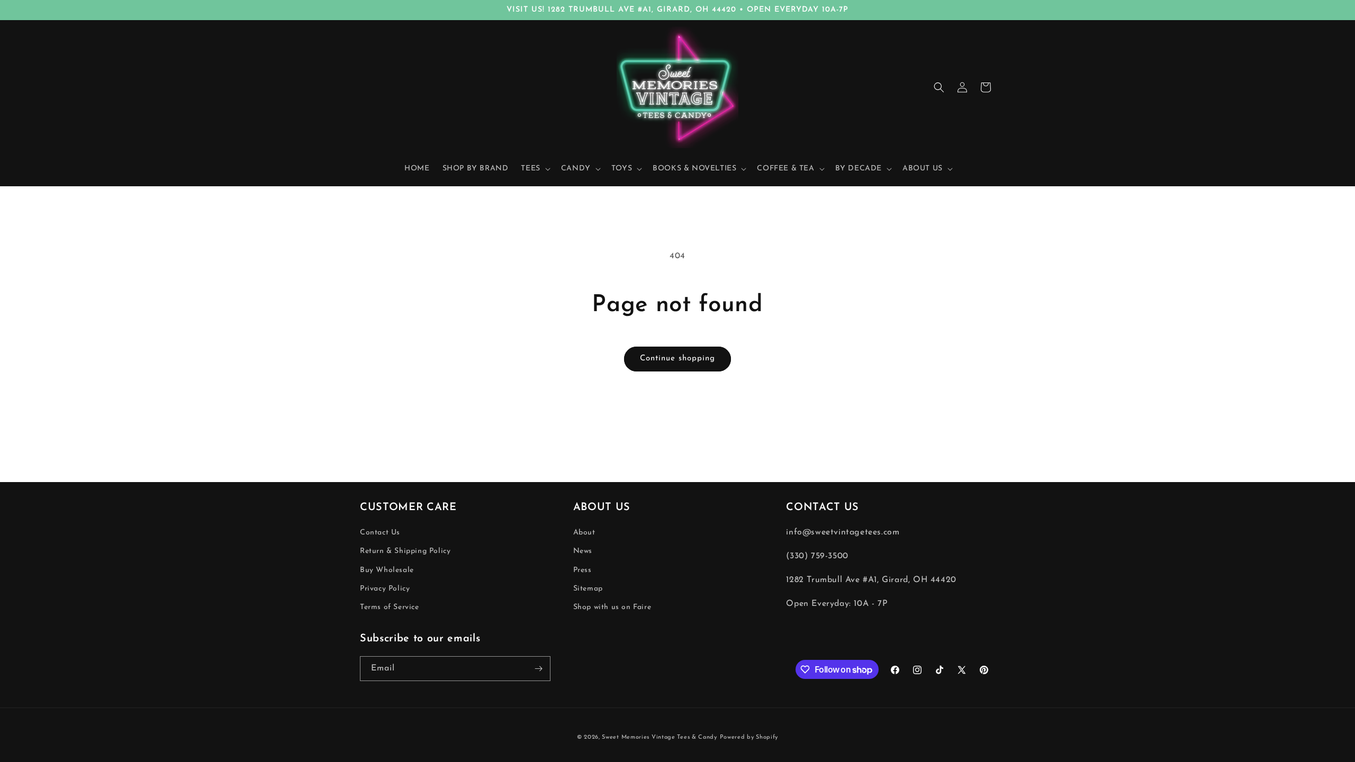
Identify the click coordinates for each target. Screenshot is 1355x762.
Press (582, 570)
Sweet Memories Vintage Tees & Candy (659, 737)
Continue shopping (677, 358)
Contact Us (380, 533)
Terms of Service (389, 607)
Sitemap (588, 589)
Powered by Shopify (749, 737)
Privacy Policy (385, 589)
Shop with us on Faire (612, 607)
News (582, 551)
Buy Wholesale (387, 570)
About (584, 533)
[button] (534, 169)
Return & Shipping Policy (405, 551)
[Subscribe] (538, 668)
